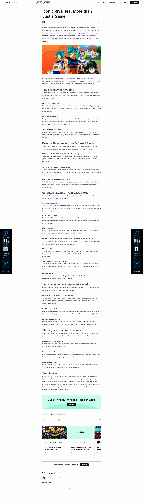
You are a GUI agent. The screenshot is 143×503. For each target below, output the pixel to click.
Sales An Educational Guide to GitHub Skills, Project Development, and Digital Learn (81, 448)
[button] (98, 3)
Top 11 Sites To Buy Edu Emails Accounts (53, 448)
